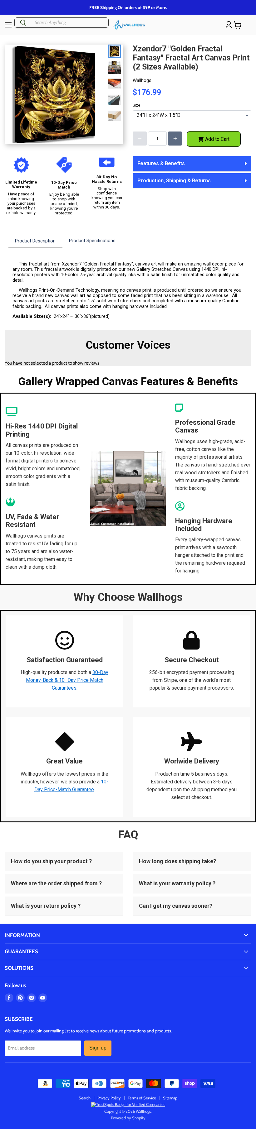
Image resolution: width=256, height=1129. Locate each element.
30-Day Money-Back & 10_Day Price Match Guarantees (67, 680)
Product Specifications (92, 240)
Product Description (35, 241)
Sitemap (170, 1097)
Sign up (97, 1047)
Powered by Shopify (128, 1117)
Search (85, 1097)
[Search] (23, 22)
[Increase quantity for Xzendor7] (175, 139)
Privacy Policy (109, 1097)
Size (136, 105)
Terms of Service (142, 1097)
